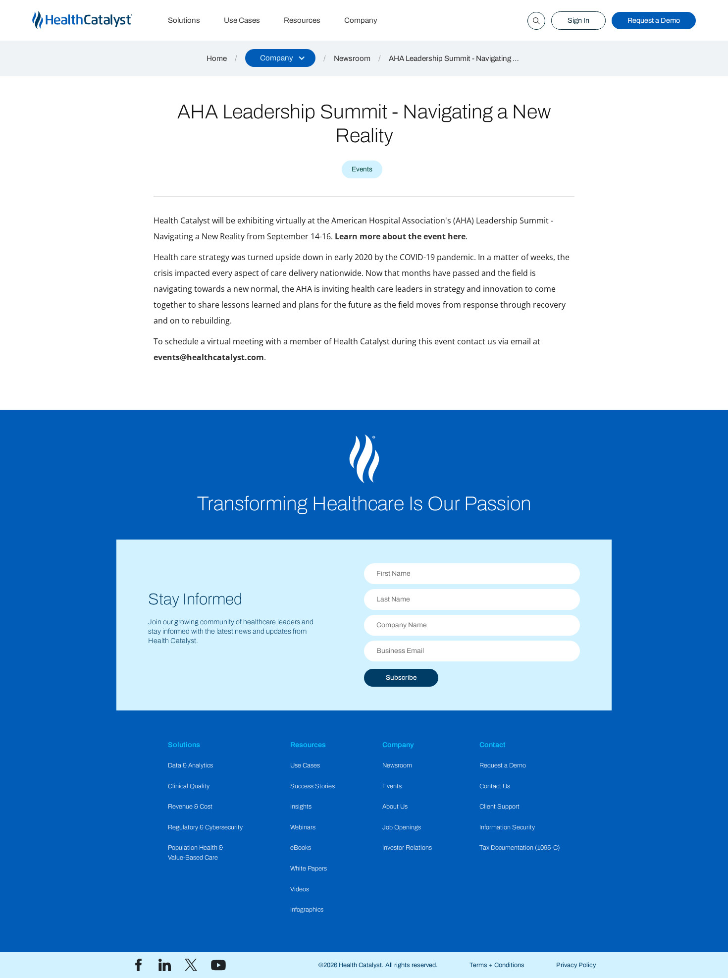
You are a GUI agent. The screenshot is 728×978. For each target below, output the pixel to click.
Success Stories (312, 786)
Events (392, 786)
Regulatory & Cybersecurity (205, 827)
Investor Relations (407, 847)
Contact (492, 745)
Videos (299, 889)
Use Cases (242, 20)
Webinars (302, 827)
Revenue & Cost (190, 806)
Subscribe (401, 677)
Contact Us (494, 786)
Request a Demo (653, 20)
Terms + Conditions (496, 965)
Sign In (578, 20)
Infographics (306, 909)
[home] (94, 20)
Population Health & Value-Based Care (195, 852)
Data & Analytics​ (190, 765)
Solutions (184, 20)
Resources (302, 20)
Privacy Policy (576, 965)
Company (360, 20)
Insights (301, 806)
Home (217, 58)
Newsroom (352, 58)
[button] (280, 58)
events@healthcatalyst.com (209, 357)
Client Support (499, 806)
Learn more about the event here (400, 236)
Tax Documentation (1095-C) (519, 847)
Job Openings (401, 827)
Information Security (507, 827)
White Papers (308, 868)
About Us (395, 806)
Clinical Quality (188, 786)
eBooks (300, 847)
